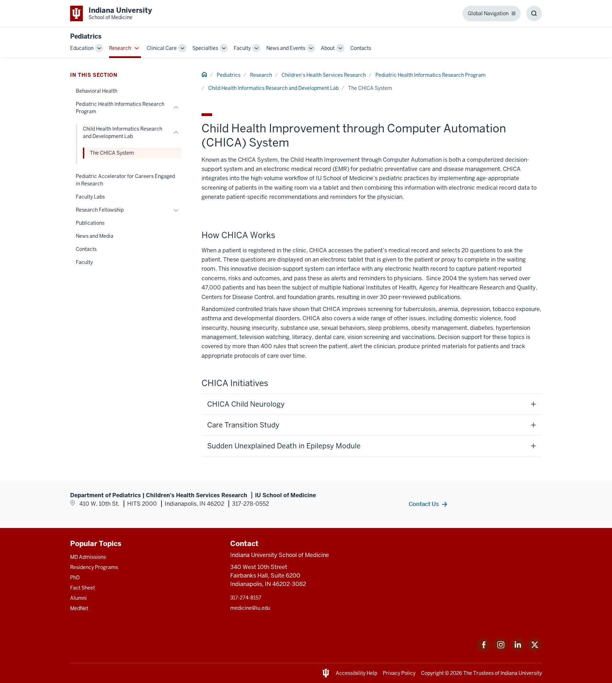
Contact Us (424, 503)
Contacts (360, 48)
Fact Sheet (82, 588)
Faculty (242, 48)
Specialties (205, 48)
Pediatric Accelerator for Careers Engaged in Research (125, 180)
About (328, 48)
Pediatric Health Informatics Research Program (430, 75)
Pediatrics (86, 36)
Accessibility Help (356, 673)
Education (82, 48)
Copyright (432, 673)
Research (120, 48)
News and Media (94, 236)
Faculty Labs (90, 197)
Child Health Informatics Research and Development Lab (273, 88)
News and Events (285, 48)
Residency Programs (94, 567)
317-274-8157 (245, 598)
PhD (75, 577)
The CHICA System (112, 153)
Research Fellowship (100, 210)
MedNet (79, 608)
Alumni (78, 598)
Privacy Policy (399, 673)
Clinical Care (162, 48)
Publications (90, 223)
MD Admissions (88, 557)
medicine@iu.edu (250, 608)
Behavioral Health (96, 91)
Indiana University (521, 673)
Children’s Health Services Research (324, 75)
